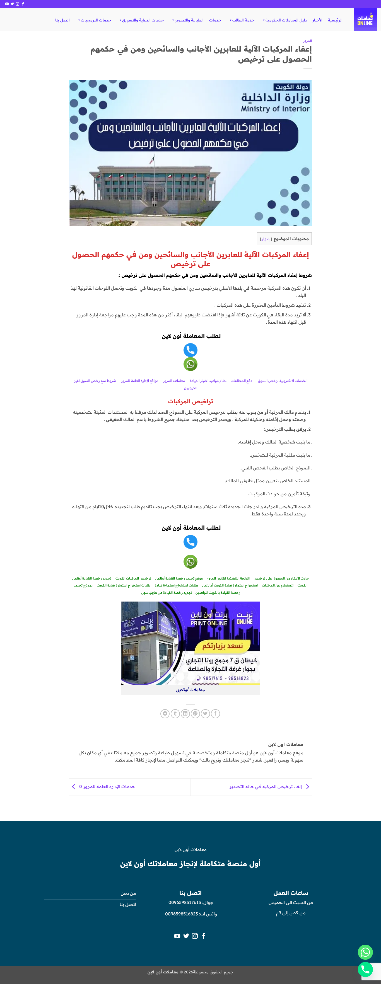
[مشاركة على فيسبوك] (215, 713)
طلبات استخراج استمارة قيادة (176, 585)
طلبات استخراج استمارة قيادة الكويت (124, 585)
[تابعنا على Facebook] (23, 4)
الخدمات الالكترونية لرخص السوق (282, 381)
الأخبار (317, 20)
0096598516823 (181, 914)
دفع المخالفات (241, 381)
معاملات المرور (174, 381)
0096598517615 (184, 902)
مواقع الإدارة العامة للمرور (139, 381)
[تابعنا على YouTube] (7, 4)
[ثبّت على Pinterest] (195, 713)
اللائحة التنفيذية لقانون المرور (228, 578)
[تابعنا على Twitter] (12, 4)
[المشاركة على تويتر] (205, 713)
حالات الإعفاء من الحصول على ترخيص (281, 578)
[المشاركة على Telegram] (165, 713)
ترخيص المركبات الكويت (133, 578)
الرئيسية (335, 20)
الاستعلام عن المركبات (277, 585)
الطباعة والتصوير (189, 20)
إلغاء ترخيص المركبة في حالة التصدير (266, 786)
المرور (307, 41)
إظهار (266, 238)
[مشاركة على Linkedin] (185, 713)
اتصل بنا (62, 20)
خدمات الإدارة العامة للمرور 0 (106, 786)
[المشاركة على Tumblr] (175, 713)
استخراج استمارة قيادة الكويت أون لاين (230, 585)
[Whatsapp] (365, 952)
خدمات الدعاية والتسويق (143, 20)
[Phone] (365, 969)
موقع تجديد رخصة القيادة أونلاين (179, 578)
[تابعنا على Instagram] (17, 4)
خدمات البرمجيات (96, 20)
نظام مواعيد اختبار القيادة (208, 381)
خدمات (215, 20)
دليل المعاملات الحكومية (286, 20)
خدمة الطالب (243, 20)
